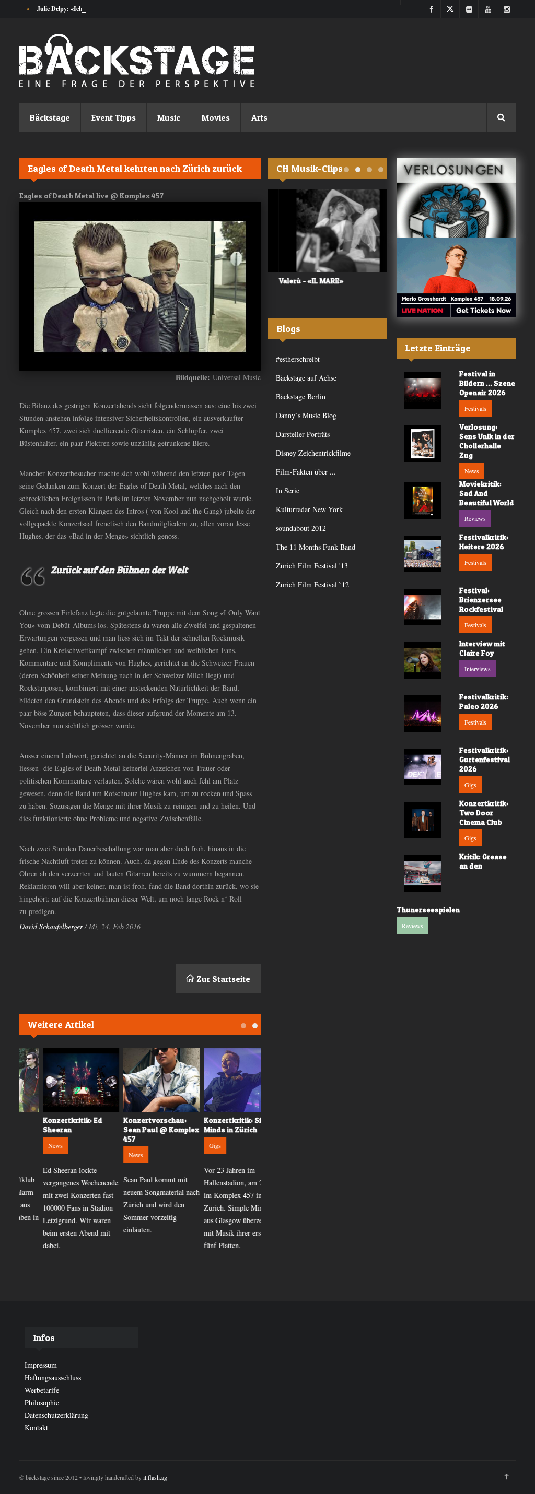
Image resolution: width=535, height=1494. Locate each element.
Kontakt (36, 1427)
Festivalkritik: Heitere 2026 (483, 541)
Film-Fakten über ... (306, 472)
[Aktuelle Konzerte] (456, 277)
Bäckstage (50, 117)
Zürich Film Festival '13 (312, 566)
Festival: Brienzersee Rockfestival (481, 599)
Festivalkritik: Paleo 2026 (483, 701)
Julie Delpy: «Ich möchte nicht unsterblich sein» (101, 8)
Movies (216, 117)
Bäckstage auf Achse (306, 378)
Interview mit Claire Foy (482, 648)
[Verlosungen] (456, 198)
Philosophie (42, 1402)
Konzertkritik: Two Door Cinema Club (483, 812)
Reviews (475, 518)
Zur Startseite (222, 979)
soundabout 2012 (301, 528)
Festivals (475, 408)
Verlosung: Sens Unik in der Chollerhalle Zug (487, 440)
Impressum (41, 1365)
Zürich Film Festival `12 (312, 584)
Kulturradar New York (309, 509)
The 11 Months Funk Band (315, 547)
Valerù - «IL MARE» (300, 280)
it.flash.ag (155, 1477)
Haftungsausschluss (53, 1377)
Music (168, 117)
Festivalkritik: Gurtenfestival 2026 (484, 759)
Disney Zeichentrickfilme (313, 453)
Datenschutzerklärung (56, 1415)
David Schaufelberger (51, 926)
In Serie (287, 490)
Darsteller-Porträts (303, 434)
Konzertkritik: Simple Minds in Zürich (219, 1125)
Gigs (194, 1145)
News (34, 1145)
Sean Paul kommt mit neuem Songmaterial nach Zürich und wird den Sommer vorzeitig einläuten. (140, 1205)
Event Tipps (113, 117)
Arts (259, 117)
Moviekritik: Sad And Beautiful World (486, 493)
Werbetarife (42, 1390)
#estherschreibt (298, 359)
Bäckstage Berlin (300, 396)
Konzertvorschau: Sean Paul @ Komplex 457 (140, 1129)
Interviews (477, 669)
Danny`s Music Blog (306, 415)
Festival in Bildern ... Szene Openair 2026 (487, 383)
